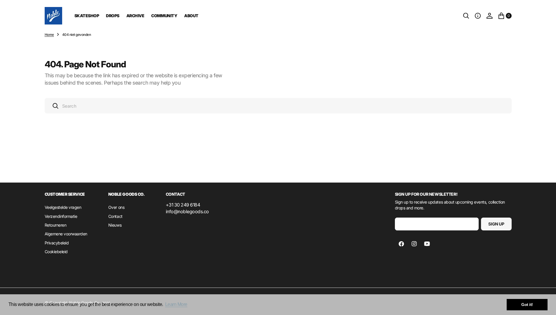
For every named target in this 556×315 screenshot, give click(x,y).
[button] (478, 16)
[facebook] (401, 243)
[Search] (466, 16)
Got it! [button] (527, 304)
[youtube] (427, 243)
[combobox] (278, 105)
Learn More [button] (176, 304)
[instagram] (414, 243)
